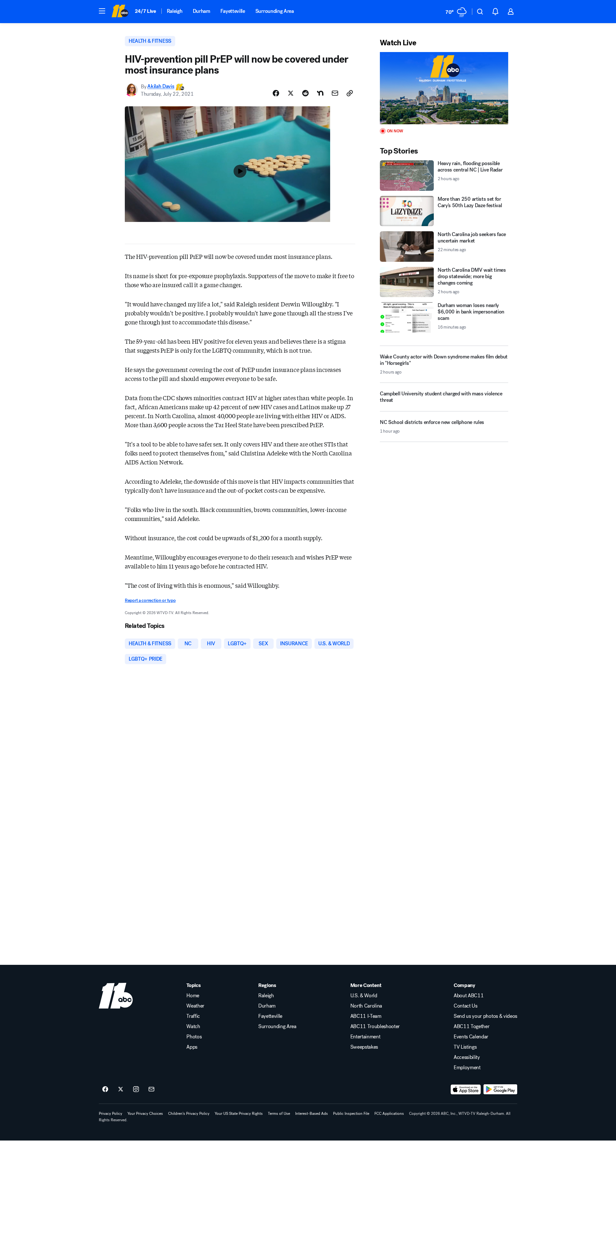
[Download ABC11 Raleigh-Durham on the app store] (465, 1089)
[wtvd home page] (116, 996)
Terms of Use (279, 1113)
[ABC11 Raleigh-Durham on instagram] (136, 1089)
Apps (191, 1047)
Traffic (193, 1016)
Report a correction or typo (150, 600)
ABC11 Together (472, 1026)
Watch (193, 1026)
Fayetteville (232, 11)
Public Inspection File (351, 1113)
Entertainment (365, 1036)
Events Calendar (471, 1036)
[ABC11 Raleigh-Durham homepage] (119, 11)
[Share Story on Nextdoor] (320, 93)
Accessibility (467, 1057)
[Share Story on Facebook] (275, 93)
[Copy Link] (349, 93)
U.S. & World (363, 995)
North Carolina (366, 1006)
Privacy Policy (110, 1113)
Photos (193, 1036)
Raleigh (175, 11)
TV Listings (465, 1047)
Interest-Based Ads (311, 1113)
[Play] (444, 88)
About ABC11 (468, 995)
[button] (102, 10)
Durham (201, 11)
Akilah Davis (160, 86)
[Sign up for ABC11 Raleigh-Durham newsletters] (151, 1089)
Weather (195, 1006)
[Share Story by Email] (334, 93)
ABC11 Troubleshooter (375, 1026)
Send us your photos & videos (485, 1016)
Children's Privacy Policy (189, 1113)
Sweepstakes (364, 1047)
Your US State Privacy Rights (239, 1113)
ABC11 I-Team (365, 1016)
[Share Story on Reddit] (305, 93)
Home (192, 995)
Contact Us (465, 1006)
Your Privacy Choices (145, 1113)
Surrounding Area (274, 11)
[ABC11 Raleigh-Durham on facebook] (105, 1089)
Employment (467, 1067)
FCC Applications (389, 1113)
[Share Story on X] (290, 93)
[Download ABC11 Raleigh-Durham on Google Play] (500, 1089)
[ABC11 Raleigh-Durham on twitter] (120, 1089)
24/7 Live (145, 11)
